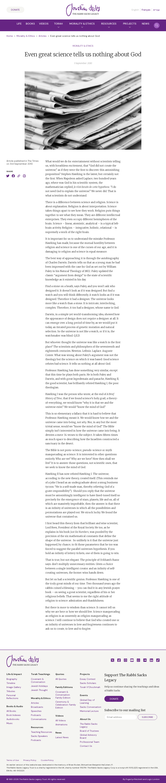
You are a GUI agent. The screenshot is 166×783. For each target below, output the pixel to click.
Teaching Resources (41, 732)
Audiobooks (12, 719)
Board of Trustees (89, 730)
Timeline (10, 683)
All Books (11, 711)
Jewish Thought (39, 690)
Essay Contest (87, 679)
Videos (43, 23)
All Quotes (60, 679)
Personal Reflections (12, 697)
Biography (11, 679)
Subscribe (147, 717)
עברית (156, 9)
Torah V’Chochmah (90, 687)
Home (9, 35)
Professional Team (89, 741)
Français (146, 9)
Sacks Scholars (88, 683)
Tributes (10, 691)
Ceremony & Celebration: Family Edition (65, 704)
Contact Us (86, 745)
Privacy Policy (29, 760)
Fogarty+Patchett (134, 779)
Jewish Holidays (39, 686)
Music (9, 723)
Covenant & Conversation (38, 680)
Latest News (62, 737)
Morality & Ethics (82, 23)
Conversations (38, 719)
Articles (43, 35)
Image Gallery (13, 687)
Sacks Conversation (90, 706)
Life (19, 23)
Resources (108, 23)
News (145, 23)
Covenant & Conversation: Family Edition (62, 694)
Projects (129, 23)
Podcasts (36, 715)
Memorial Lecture (89, 711)
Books (30, 23)
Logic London (153, 779)
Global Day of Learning (87, 701)
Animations (61, 724)
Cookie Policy (47, 760)
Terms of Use (12, 760)
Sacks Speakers (39, 736)
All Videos (60, 720)
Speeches (36, 711)
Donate (15, 9)
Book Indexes (13, 715)
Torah (58, 23)
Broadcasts (37, 706)
